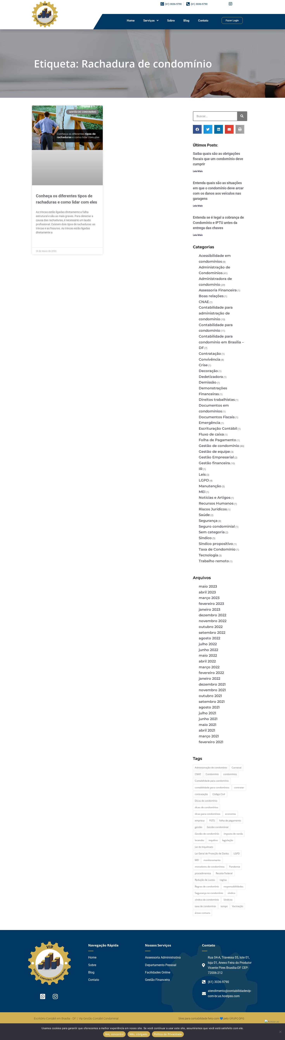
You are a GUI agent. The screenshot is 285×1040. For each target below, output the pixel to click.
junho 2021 (208, 719)
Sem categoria (212, 532)
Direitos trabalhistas (217, 399)
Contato (203, 20)
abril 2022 (207, 661)
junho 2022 (208, 650)
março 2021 (209, 736)
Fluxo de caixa (211, 434)
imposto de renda (233, 833)
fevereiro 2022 (211, 673)
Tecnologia (208, 555)
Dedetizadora (211, 377)
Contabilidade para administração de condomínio (216, 313)
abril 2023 (207, 592)
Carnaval (236, 767)
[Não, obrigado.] (280, 1032)
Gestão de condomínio (219, 446)
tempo (224, 906)
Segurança (208, 521)
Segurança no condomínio (209, 893)
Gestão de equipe (214, 451)
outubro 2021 (210, 696)
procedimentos (203, 873)
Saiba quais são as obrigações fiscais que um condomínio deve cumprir (218, 159)
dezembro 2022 (212, 615)
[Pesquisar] (242, 116)
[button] (197, 129)
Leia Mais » (43, 241)
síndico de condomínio (207, 899)
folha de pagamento (230, 820)
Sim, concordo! (114, 1034)
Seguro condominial (217, 526)
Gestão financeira (214, 463)
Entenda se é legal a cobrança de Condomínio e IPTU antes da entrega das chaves (218, 222)
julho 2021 (207, 713)
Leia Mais (198, 171)
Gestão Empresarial (216, 457)
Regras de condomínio (207, 886)
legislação (227, 840)
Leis (202, 474)
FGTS (212, 820)
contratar (239, 787)
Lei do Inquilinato (204, 847)
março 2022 (209, 667)
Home (131, 20)
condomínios (230, 774)
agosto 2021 (209, 707)
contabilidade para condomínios (212, 787)
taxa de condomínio (205, 906)
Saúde (204, 515)
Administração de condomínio (211, 767)
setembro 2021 (212, 702)
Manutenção (210, 486)
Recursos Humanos (216, 503)
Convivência (209, 359)
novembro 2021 (212, 690)
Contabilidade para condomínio (212, 780)
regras (223, 880)
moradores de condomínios (210, 866)
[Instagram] (230, 4)
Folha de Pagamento (217, 440)
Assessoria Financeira (218, 290)
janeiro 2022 (209, 678)
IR (200, 469)
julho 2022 (208, 644)
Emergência (209, 423)
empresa (200, 820)
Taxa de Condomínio (217, 549)
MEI (202, 492)
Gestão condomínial (217, 827)
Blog (186, 20)
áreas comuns (202, 912)
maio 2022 (208, 655)
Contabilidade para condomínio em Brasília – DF (221, 342)
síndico (231, 893)
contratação (201, 794)
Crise (203, 365)
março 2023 (209, 598)
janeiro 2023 (209, 609)
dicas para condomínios (207, 814)
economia (230, 814)
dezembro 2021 (212, 684)
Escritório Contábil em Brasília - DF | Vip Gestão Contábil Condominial (76, 1018)
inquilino (213, 840)
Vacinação (237, 906)
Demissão (207, 382)
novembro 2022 (212, 621)
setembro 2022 (212, 632)
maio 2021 (207, 725)
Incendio (199, 840)
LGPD (204, 480)
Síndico (205, 538)
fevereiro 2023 (211, 604)
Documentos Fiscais (217, 417)
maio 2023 (208, 586)
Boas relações (211, 296)
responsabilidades (233, 886)
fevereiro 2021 (211, 742)
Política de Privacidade (168, 1034)
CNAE (204, 302)
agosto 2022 (209, 638)
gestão (198, 827)
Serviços (149, 20)
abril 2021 (207, 730)
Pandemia (234, 866)
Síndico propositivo (216, 544)
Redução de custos (205, 880)
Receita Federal (224, 873)
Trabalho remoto (214, 561)
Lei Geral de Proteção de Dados (212, 853)
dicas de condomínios (206, 807)
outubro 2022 (211, 627)
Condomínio (212, 774)
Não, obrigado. (139, 1034)
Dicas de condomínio (206, 800)
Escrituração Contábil (218, 428)
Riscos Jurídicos (213, 509)
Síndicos (228, 899)
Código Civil (218, 794)
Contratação (210, 354)
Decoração (208, 371)
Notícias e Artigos (214, 497)
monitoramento (212, 860)
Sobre (171, 20)
